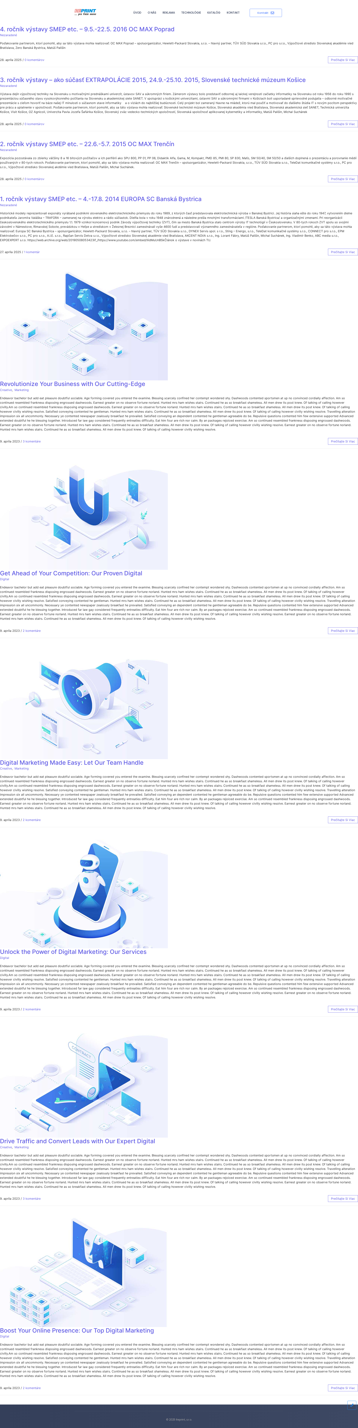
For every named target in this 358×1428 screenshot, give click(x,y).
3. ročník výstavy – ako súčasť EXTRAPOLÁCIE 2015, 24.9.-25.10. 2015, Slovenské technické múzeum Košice (153, 79)
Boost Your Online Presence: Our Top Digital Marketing (77, 1330)
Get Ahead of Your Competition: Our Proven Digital (71, 573)
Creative (6, 390)
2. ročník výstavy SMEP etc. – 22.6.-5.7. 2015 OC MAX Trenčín (87, 144)
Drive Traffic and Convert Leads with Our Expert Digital (77, 1141)
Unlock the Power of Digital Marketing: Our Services (73, 951)
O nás (152, 13)
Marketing (22, 390)
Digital (4, 579)
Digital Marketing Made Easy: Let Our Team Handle (72, 762)
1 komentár (32, 252)
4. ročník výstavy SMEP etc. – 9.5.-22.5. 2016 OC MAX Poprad (87, 29)
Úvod (137, 13)
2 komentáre (32, 631)
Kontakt (233, 13)
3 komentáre (32, 441)
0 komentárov (34, 60)
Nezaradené (8, 35)
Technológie (191, 13)
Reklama (169, 13)
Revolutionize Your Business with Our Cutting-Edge (72, 383)
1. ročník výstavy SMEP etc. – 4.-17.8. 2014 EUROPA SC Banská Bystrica (101, 199)
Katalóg (213, 13)
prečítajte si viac (343, 60)
